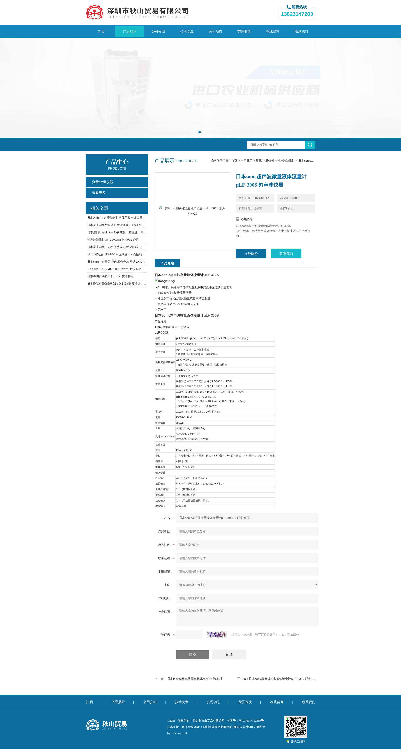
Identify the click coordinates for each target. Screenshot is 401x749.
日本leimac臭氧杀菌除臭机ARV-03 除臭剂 (194, 678)
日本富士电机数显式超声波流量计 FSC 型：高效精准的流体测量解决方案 (117, 225)
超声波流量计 (286, 160)
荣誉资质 (244, 31)
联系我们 (301, 31)
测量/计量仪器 (265, 160)
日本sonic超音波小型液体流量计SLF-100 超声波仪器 (283, 678)
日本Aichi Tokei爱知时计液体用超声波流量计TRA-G (117, 217)
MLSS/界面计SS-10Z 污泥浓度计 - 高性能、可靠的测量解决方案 (117, 254)
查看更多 (98, 192)
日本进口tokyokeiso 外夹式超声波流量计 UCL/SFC (117, 232)
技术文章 (187, 31)
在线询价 (251, 254)
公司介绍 (158, 31)
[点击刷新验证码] (217, 634)
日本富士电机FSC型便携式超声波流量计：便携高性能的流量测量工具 (117, 247)
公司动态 (215, 31)
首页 (234, 160)
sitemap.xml (180, 733)
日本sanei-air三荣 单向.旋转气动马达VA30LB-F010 (117, 261)
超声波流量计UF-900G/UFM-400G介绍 (113, 239)
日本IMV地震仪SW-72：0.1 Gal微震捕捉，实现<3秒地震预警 (117, 283)
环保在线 (187, 727)
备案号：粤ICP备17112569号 (245, 720)
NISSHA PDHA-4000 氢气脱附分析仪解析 (114, 269)
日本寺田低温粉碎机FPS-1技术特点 (110, 276)
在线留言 (272, 31)
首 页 (101, 31)
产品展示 (129, 31)
